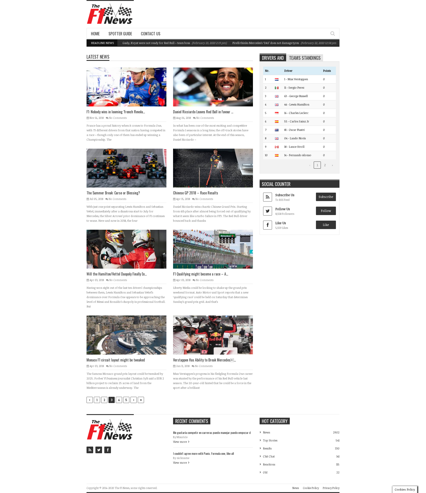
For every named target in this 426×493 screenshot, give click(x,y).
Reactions (269, 464)
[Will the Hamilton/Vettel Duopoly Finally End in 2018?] (130, 249)
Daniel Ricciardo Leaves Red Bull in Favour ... (203, 111)
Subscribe (326, 197)
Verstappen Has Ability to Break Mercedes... (204, 360)
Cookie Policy (311, 488)
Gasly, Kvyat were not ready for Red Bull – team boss (144, 43)
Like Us (280, 223)
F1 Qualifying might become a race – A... (200, 274)
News (266, 432)
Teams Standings (305, 57)
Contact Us (150, 33)
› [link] (332, 165)
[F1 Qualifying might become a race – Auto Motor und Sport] (216, 249)
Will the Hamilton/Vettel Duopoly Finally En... (117, 274)
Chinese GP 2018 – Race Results (195, 193)
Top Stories (270, 440)
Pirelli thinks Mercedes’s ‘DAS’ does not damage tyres (253, 43)
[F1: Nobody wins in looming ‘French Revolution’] (130, 87)
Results (267, 448)
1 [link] (317, 165)
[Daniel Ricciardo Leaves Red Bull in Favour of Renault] (216, 87)
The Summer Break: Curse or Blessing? (113, 193)
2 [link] (325, 165)
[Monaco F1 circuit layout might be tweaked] (130, 334)
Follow (326, 211)
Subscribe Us (284, 195)
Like (326, 225)
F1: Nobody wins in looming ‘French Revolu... (116, 111)
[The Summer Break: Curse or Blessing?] (130, 168)
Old (265, 472)
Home (95, 33)
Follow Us (282, 209)
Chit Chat (269, 456)
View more (180, 442)
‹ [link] (309, 165)
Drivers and (273, 57)
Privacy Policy (331, 488)
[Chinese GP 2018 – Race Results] (216, 168)
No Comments (118, 118)
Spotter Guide (120, 33)
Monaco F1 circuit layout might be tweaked (116, 360)
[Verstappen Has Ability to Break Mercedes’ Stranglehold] (216, 334)
